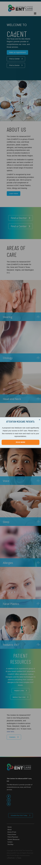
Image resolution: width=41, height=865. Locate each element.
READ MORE (20, 442)
